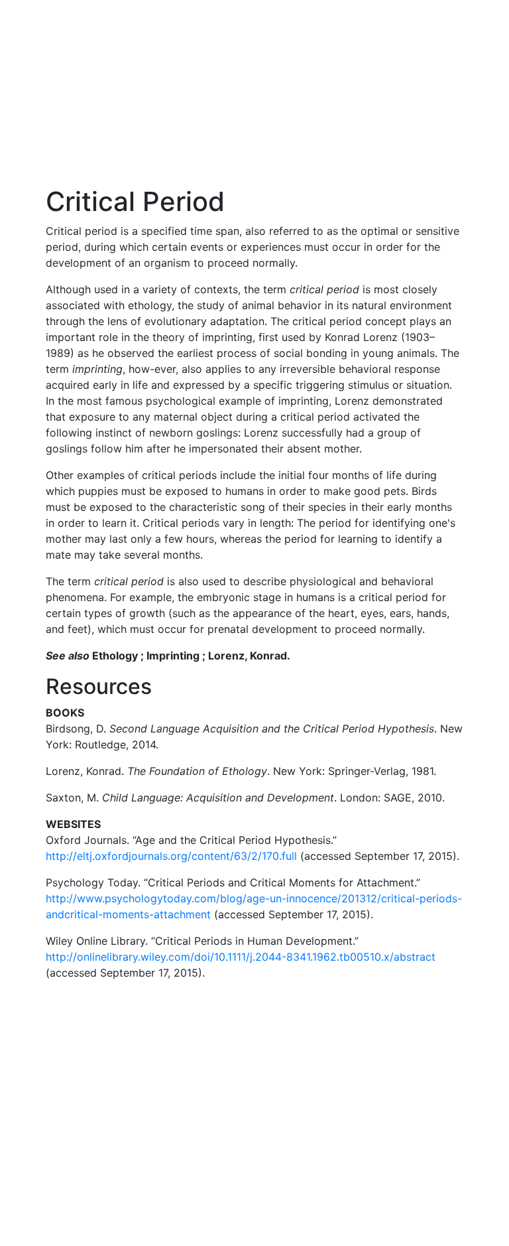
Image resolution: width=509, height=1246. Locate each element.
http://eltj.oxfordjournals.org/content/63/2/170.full (171, 856)
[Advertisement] (254, 93)
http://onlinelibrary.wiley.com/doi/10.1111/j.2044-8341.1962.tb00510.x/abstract (240, 956)
